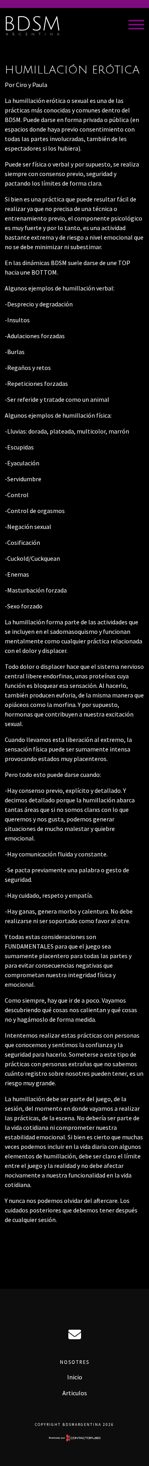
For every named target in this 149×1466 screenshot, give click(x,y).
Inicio (74, 1377)
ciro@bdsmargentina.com (75, 1334)
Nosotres (74, 1362)
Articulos (74, 1393)
